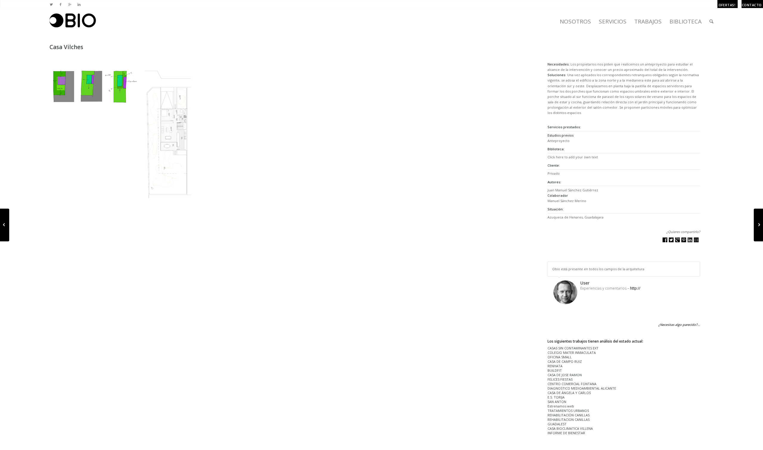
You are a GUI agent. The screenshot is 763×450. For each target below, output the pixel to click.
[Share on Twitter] (671, 240)
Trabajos (648, 21)
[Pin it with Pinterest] (683, 240)
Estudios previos (560, 135)
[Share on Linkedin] (690, 240)
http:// (635, 288)
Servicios (612, 21)
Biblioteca (685, 21)
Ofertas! (727, 5)
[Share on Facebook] (665, 240)
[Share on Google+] (677, 240)
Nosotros (575, 21)
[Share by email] (696, 240)
